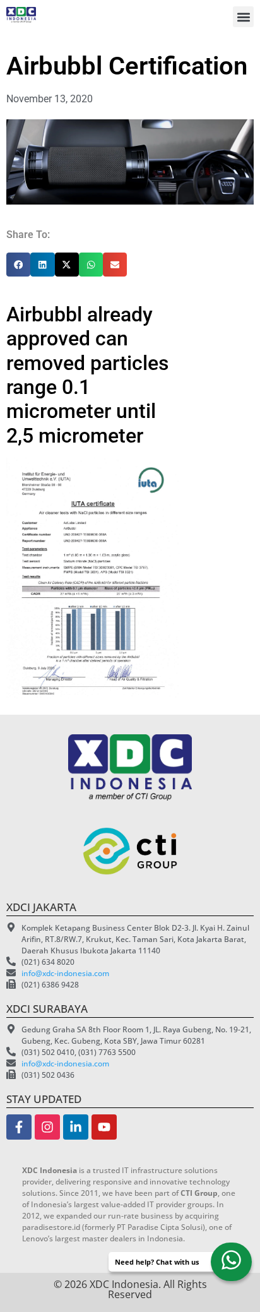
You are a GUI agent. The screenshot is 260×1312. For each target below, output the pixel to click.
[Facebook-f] (19, 1127)
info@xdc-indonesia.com (65, 973)
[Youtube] (104, 1127)
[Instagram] (47, 1127)
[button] (243, 16)
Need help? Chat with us (157, 1262)
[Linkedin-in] (75, 1127)
